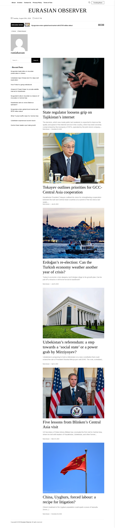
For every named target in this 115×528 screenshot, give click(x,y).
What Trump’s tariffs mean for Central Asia (24, 116)
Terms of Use (47, 2)
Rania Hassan (46, 129)
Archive (19, 2)
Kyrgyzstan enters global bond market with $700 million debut (24, 110)
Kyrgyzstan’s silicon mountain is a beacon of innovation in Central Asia (25, 97)
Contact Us (27, 2)
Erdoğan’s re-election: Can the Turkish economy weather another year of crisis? (70, 267)
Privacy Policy (37, 2)
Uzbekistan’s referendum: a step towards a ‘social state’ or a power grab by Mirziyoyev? (70, 347)
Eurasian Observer (57, 10)
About (14, 2)
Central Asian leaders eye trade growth (23, 125)
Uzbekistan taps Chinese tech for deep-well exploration (25, 79)
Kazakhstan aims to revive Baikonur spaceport (22, 103)
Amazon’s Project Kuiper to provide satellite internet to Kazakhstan (25, 90)
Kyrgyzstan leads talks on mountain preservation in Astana (22, 72)
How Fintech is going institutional (21, 84)
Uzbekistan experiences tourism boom (23, 120)
